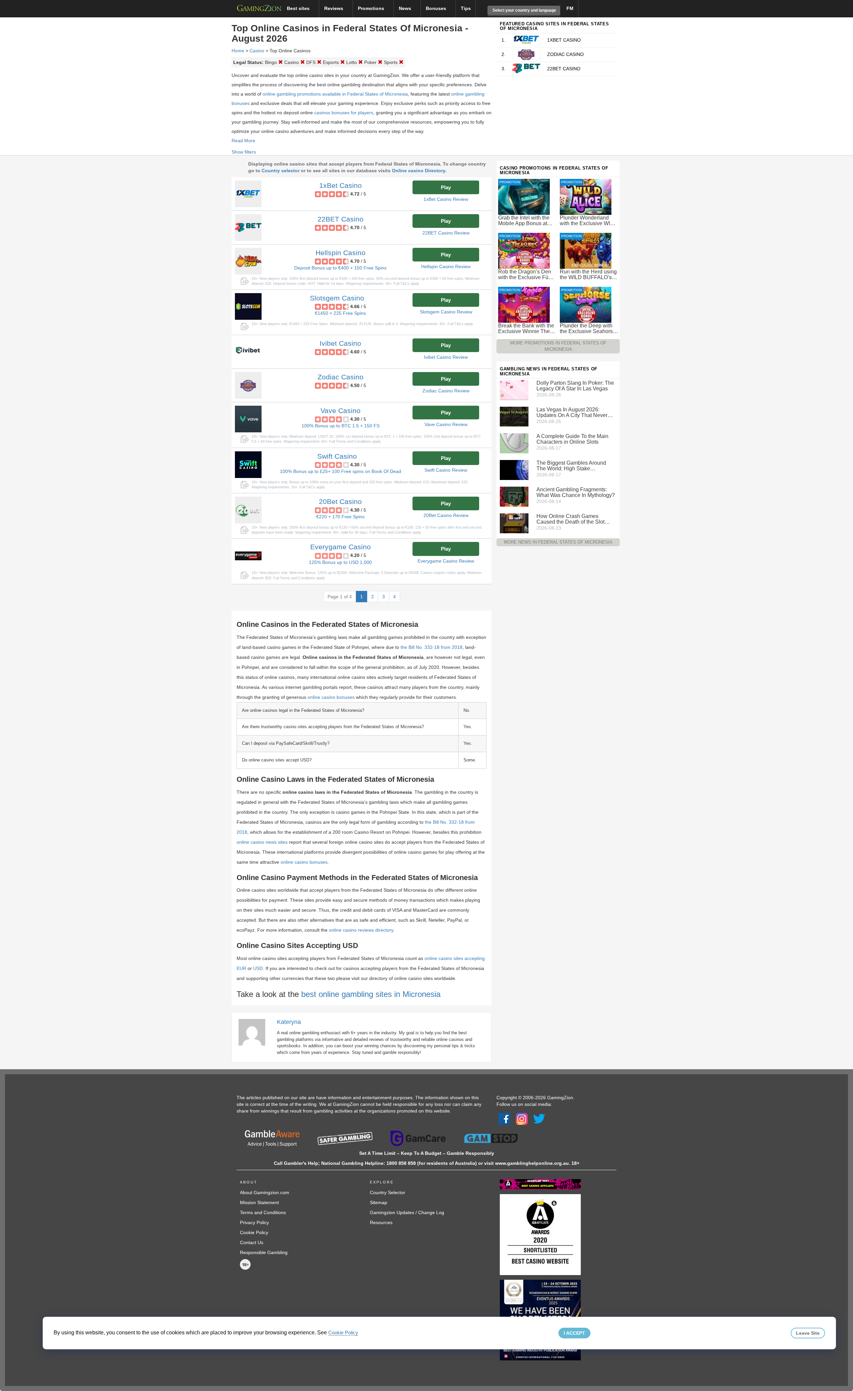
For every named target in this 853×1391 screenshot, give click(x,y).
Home (238, 50)
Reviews (334, 8)
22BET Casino (341, 219)
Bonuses (436, 8)
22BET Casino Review (446, 232)
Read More (243, 140)
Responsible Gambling (264, 1252)
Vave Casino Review (446, 424)
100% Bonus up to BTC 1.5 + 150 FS (341, 425)
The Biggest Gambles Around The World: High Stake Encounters (571, 465)
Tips (466, 8)
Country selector (281, 170)
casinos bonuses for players (343, 112)
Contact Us (251, 1242)
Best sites (299, 8)
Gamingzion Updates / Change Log (407, 1212)
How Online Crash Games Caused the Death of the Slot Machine (570, 519)
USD (258, 968)
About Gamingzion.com (264, 1192)
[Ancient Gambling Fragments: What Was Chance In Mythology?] (514, 496)
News (406, 8)
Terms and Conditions (263, 1212)
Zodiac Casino (341, 377)
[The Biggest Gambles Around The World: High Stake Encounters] (514, 469)
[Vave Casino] (248, 419)
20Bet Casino (340, 501)
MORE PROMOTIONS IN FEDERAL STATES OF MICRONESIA (558, 346)
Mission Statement (259, 1202)
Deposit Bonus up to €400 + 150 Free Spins (340, 267)
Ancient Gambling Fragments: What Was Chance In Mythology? (575, 492)
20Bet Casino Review (446, 515)
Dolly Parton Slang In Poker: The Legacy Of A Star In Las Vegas (575, 385)
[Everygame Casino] (248, 555)
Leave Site (808, 1333)
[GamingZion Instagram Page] (522, 1118)
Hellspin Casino (341, 252)
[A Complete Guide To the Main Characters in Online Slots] (514, 443)
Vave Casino (341, 410)
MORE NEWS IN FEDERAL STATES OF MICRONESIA (558, 542)
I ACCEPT (574, 1333)
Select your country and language (523, 10)
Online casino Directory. (419, 170)
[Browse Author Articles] (255, 1032)
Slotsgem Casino (337, 298)
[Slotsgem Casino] (248, 306)
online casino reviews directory (361, 930)
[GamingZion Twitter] (539, 1118)
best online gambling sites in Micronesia (370, 994)
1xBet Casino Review (446, 199)
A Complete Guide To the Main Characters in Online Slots (572, 439)
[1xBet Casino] (248, 194)
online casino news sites (262, 842)
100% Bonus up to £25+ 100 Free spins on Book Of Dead (340, 471)
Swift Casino (337, 456)
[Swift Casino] (248, 464)
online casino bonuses (331, 697)
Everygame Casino (340, 547)
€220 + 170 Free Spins (340, 516)
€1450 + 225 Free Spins (340, 313)
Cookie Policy (254, 1232)
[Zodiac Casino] (248, 385)
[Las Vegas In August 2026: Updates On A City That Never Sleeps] (514, 416)
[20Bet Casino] (248, 510)
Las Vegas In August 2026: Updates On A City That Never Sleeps (571, 412)
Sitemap (378, 1202)
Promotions (372, 8)
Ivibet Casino (340, 343)
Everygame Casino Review (446, 561)
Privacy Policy (254, 1222)
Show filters (244, 152)
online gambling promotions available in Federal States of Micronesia (335, 94)
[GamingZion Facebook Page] (504, 1118)
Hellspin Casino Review (445, 266)
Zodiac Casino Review (446, 390)
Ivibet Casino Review (446, 357)
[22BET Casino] (248, 227)
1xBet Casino (340, 185)
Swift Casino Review (446, 470)
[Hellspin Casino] (248, 261)
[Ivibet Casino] (248, 351)
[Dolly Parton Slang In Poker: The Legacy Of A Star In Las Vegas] (514, 389)
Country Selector (387, 1192)
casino (257, 50)
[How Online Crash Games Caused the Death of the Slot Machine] (514, 523)
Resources (381, 1222)
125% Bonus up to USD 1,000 (340, 562)
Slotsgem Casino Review (446, 311)
